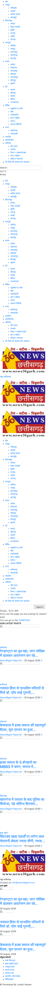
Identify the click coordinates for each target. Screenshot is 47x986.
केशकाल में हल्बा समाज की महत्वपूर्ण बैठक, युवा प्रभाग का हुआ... (23, 727)
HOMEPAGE (24, 620)
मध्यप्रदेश (14, 133)
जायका (13, 149)
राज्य (7, 127)
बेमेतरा (12, 99)
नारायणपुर (14, 77)
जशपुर (12, 48)
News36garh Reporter (11, 660)
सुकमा (12, 83)
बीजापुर (13, 80)
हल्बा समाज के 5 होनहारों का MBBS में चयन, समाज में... (18, 764)
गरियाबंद (13, 8)
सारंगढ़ (13, 39)
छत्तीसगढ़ (13, 130)
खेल (11, 111)
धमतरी (12, 11)
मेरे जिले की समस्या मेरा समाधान (17, 162)
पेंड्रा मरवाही (15, 26)
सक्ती (12, 36)
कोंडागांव (13, 67)
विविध (7, 105)
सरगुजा (8, 42)
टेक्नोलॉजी (14, 114)
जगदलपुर (13, 70)
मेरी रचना (13, 146)
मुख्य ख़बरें (4, 832)
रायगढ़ (12, 33)
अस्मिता (8, 143)
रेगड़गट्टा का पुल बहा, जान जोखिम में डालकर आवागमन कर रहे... (22, 653)
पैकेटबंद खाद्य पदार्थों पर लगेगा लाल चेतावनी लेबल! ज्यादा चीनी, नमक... (22, 838)
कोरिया (13, 45)
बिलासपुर (8, 20)
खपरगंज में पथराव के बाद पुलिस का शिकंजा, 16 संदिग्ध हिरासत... (22, 801)
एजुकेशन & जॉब (16, 108)
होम (6, 1)
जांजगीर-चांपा (12, 976)
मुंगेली (12, 30)
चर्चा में (10, 960)
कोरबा (12, 23)
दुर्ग (6, 86)
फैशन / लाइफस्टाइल (18, 152)
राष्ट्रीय (8, 136)
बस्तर (7, 61)
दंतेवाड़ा (13, 74)
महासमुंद (13, 17)
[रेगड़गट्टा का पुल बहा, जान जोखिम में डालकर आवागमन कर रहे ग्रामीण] (19, 635)
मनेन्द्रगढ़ (13, 55)
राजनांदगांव (14, 102)
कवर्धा (12, 89)
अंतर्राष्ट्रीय (9, 140)
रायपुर (7, 4)
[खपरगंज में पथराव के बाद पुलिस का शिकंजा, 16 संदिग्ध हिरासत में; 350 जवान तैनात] (19, 783)
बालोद (12, 96)
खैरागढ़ (13, 92)
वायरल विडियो (15, 124)
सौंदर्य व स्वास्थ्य (16, 158)
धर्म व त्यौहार (15, 118)
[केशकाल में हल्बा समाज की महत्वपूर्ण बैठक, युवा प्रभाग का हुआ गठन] (19, 709)
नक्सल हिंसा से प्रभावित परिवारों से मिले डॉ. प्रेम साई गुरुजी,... (22, 690)
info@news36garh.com (23, 882)
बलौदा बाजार (15, 14)
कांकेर (12, 64)
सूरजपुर (13, 58)
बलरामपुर (13, 52)
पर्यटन (12, 121)
